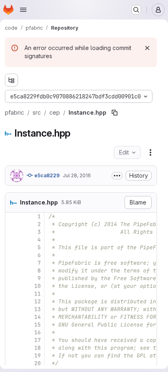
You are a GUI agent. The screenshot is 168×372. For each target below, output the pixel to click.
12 (37, 301)
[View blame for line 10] (12, 286)
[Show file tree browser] (11, 80)
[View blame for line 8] (12, 270)
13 (37, 309)
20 (37, 363)
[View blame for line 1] (12, 216)
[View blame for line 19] (12, 355)
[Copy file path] (114, 112)
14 (37, 316)
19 (37, 355)
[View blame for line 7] (12, 263)
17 (37, 340)
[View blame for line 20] (12, 363)
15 (37, 324)
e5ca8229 (46, 175)
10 (37, 286)
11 (37, 293)
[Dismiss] (147, 48)
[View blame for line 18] (12, 348)
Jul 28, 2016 (77, 175)
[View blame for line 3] (12, 232)
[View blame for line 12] (12, 301)
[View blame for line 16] (12, 332)
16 (37, 332)
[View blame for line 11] (12, 294)
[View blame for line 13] (12, 309)
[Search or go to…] (136, 10)
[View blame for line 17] (12, 340)
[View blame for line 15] (12, 324)
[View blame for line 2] (12, 224)
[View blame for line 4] (12, 240)
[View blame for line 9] (12, 278)
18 (37, 347)
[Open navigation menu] (23, 9)
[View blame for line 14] (12, 317)
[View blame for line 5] (12, 247)
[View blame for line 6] (12, 255)
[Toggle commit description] (117, 175)
